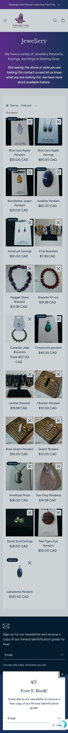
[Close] (62, 674)
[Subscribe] (58, 718)
